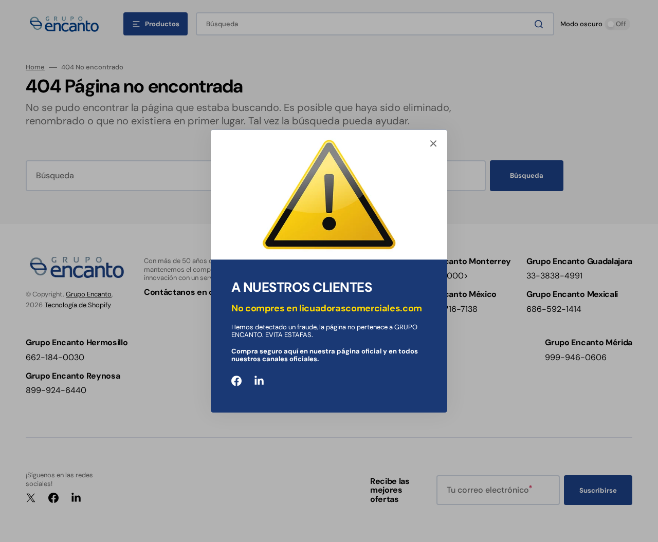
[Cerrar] (433, 143)
